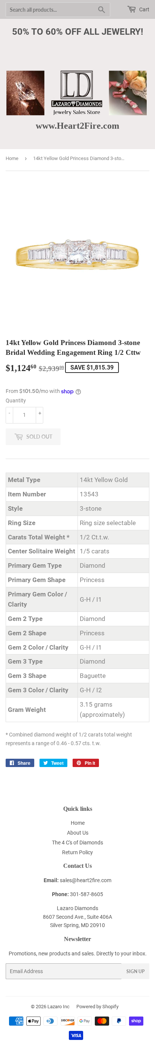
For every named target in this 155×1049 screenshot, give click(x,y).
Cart (143, 9)
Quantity (16, 400)
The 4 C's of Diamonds (77, 843)
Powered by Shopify (97, 1006)
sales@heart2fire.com (85, 880)
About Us (77, 833)
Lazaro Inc (58, 1006)
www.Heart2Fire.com (77, 125)
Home (12, 158)
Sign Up (135, 971)
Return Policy (77, 852)
